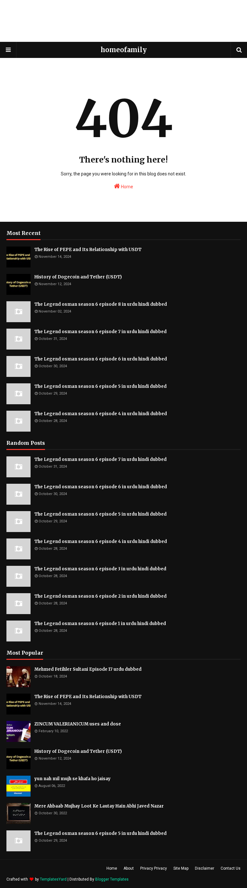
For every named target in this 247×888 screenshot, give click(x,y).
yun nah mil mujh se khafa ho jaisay (72, 778)
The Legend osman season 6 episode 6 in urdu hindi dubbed (100, 359)
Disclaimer (204, 868)
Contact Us (231, 868)
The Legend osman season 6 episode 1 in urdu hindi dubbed (100, 623)
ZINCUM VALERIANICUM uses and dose (77, 724)
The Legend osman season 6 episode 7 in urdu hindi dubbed (100, 331)
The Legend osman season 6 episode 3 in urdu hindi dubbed (100, 569)
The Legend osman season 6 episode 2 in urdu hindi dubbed (100, 596)
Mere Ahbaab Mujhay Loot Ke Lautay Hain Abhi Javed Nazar (99, 806)
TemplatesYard (53, 879)
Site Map (180, 868)
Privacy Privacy (153, 868)
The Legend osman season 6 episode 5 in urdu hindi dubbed (100, 386)
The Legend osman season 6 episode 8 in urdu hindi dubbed (100, 304)
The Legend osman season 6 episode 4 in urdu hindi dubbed (100, 413)
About (129, 868)
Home (126, 186)
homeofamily (124, 50)
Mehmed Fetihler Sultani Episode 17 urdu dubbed (88, 669)
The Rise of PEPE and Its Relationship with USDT (88, 249)
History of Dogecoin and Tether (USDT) (78, 277)
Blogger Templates (112, 879)
